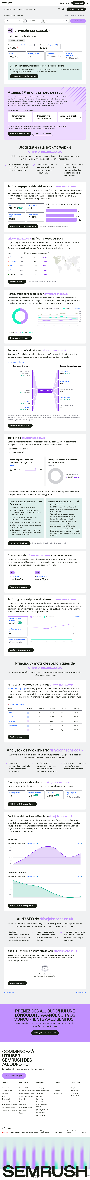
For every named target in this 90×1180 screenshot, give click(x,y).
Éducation (12, 40)
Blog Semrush (75, 1088)
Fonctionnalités (7, 1090)
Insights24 (22, 1099)
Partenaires (40, 1099)
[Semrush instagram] (4, 1128)
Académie (57, 1090)
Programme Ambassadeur (75, 1094)
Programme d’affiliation (9, 1110)
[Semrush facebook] (11, 1128)
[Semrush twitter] (13, 1128)
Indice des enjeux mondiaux (41, 1105)
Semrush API (58, 1093)
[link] (14, 9)
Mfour (21, 1102)
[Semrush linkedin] (2, 1128)
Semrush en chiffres (8, 1107)
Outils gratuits (23, 1110)
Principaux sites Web (25, 1107)
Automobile (20, 40)
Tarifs (4, 1096)
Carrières (39, 1096)
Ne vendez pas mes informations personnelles (42, 1111)
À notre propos (41, 1088)
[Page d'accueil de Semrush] (6, 3)
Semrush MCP (23, 1088)
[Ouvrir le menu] (88, 3)
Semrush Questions (42, 1090)
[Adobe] (5, 1132)
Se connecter (64, 3)
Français (83, 1132)
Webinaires (74, 1090)
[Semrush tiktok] (7, 1128)
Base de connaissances (61, 1088)
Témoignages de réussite (10, 1104)
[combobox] (54, 21)
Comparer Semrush (8, 1102)
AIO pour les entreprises (26, 1093)
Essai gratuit (78, 3)
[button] (59, 9)
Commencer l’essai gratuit (14, 1076)
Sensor (21, 1113)
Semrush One (6, 1088)
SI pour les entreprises (26, 1096)
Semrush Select (41, 1102)
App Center (22, 1104)
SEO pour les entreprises (27, 1090)
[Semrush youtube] (9, 1128)
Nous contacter (41, 1115)
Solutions (5, 1093)
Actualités (39, 1093)
